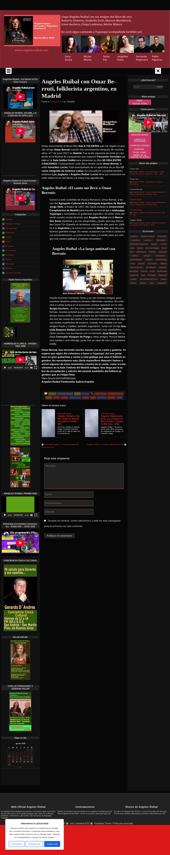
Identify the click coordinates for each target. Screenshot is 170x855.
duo (131, 252)
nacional (162, 267)
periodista (134, 271)
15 (28, 756)
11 (13, 756)
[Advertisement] (18, 159)
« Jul (19, 767)
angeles (134, 236)
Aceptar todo (52, 844)
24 (9, 762)
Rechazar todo (34, 844)
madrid (141, 263)
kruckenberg (161, 259)
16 (32, 756)
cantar (163, 244)
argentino (135, 240)
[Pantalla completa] (35, 367)
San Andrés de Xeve (148, 279)
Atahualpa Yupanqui (139, 244)
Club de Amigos (152, 248)
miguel (163, 263)
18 (13, 759)
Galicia (134, 256)
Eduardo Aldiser (136, 210)
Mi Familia (152, 263)
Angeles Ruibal (136, 200)
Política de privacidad (123, 823)
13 (20, 756)
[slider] (18, 515)
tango (163, 279)
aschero (148, 240)
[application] (20, 359)
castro (140, 248)
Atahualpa (161, 240)
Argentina (162, 236)
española (162, 252)
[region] (34, 834)
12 (17, 756)
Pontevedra (162, 271)
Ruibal (69, 414)
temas (142, 283)
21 (24, 759)
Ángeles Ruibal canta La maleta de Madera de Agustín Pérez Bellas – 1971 (147, 224)
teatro (133, 283)
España (152, 252)
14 (24, 756)
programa (134, 275)
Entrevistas (141, 252)
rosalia (133, 279)
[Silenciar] (31, 367)
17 (9, 759)
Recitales (152, 275)
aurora (154, 244)
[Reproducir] (5, 367)
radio (143, 275)
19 (17, 759)
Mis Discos (150, 267)
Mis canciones (137, 267)
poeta (152, 271)
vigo (151, 283)
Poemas (144, 271)
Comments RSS (81, 823)
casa (132, 248)
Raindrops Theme (102, 823)
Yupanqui (162, 283)
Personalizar (17, 844)
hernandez (160, 256)
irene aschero (136, 259)
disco (164, 248)
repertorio (162, 275)
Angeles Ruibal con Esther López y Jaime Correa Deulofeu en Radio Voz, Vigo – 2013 (147, 173)
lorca (133, 263)
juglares (149, 259)
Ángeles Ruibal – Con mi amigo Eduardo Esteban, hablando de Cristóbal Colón (148, 193)
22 (28, 759)
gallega (147, 256)
